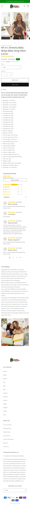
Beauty (5, 375)
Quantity (3, 71)
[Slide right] (18, 42)
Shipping (8, 61)
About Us (5, 443)
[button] (2, 6)
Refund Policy (6, 432)
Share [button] (4, 89)
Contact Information (8, 439)
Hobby (5, 404)
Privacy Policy (6, 435)
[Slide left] (11, 42)
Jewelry (5, 400)
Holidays (5, 396)
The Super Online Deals (16, 503)
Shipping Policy (7, 428)
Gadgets (5, 407)
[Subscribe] (25, 490)
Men (4, 382)
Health (5, 371)
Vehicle (5, 411)
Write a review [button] (15, 180)
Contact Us (6, 446)
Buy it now (15, 84)
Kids (4, 386)
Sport (4, 389)
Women (5, 378)
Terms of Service (7, 425)
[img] (12, 202)
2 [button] (13, 257)
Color (2, 64)
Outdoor (5, 393)
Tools (4, 414)
